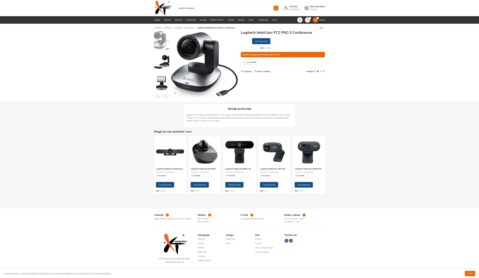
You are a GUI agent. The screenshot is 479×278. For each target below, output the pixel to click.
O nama (258, 239)
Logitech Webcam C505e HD (308, 169)
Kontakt (258, 243)
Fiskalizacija (230, 239)
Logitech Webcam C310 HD (272, 169)
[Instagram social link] (291, 241)
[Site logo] (163, 8)
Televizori (202, 256)
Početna (157, 27)
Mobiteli (201, 247)
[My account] (300, 19)
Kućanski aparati (204, 260)
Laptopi (201, 243)
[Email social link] (317, 71)
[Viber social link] (324, 71)
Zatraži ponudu (261, 41)
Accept (470, 273)
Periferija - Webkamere (185, 27)
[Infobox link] (204, 215)
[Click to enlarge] (175, 93)
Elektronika (202, 252)
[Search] (276, 8)
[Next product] (323, 28)
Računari (201, 239)
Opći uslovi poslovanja (264, 247)
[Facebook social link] (315, 71)
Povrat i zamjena (262, 252)
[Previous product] (318, 28)
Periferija (168, 27)
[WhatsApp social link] (320, 71)
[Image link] (174, 244)
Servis (228, 243)
